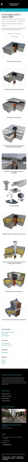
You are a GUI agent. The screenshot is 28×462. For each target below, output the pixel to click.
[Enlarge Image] (12, 416)
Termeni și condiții (6, 456)
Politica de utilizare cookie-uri (8, 458)
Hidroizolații (4, 352)
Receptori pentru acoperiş (14, 61)
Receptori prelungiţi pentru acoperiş (14, 89)
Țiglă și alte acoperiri (6, 345)
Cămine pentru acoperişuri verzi (14, 291)
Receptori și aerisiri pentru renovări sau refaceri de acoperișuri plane (14, 146)
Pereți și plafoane (5, 398)
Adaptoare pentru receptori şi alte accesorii (14, 234)
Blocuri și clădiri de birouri (7, 332)
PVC (3, 363)
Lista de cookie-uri (20, 458)
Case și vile (4, 334)
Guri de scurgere (5, 343)
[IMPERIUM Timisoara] (14, 4)
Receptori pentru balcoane (14, 117)
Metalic (3, 361)
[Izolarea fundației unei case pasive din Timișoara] (16, 416)
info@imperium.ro (7, 444)
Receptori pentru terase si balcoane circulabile (14, 172)
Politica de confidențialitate (17, 456)
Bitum (3, 360)
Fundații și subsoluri (6, 400)
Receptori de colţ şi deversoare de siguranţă (14, 319)
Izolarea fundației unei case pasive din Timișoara (11, 425)
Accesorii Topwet (14, 206)
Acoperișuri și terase (6, 393)
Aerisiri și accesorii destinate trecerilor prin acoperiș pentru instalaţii (14, 262)
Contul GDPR (5, 459)
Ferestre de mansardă (6, 396)
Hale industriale (5, 335)
